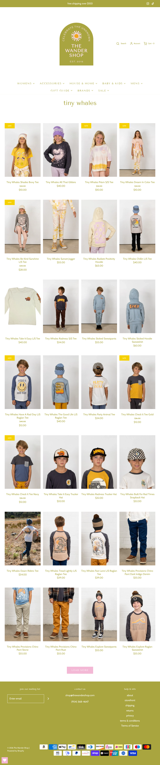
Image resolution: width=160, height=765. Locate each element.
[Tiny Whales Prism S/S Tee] (99, 150)
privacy (130, 715)
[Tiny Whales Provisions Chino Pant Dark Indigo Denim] (137, 538)
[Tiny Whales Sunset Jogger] (61, 226)
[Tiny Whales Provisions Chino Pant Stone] (23, 614)
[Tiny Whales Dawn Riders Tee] (23, 538)
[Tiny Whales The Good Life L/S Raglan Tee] (61, 382)
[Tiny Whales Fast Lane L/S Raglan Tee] (99, 538)
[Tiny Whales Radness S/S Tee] (61, 306)
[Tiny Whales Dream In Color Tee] (137, 150)
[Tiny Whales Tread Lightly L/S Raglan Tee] (61, 538)
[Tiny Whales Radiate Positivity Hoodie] (99, 226)
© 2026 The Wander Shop (18, 748)
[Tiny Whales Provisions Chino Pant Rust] (61, 614)
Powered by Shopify (15, 751)
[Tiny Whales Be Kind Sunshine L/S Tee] (23, 226)
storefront (130, 700)
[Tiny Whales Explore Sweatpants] (99, 614)
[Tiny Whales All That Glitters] (61, 150)
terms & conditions (130, 720)
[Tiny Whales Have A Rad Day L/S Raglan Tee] (23, 382)
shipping (129, 705)
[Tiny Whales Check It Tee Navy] (23, 462)
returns (130, 710)
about (130, 695)
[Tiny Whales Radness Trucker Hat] (99, 462)
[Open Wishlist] (5, 760)
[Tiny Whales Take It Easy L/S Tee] (23, 306)
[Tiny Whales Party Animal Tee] (99, 382)
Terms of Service (130, 725)
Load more (80, 670)
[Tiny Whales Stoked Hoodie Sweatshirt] (137, 306)
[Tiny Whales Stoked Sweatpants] (99, 306)
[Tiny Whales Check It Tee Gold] (137, 382)
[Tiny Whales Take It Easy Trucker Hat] (61, 462)
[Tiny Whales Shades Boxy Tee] (23, 150)
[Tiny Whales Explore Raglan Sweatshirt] (137, 614)
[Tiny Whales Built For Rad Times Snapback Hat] (137, 462)
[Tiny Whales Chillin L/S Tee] (137, 226)
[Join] (48, 698)
